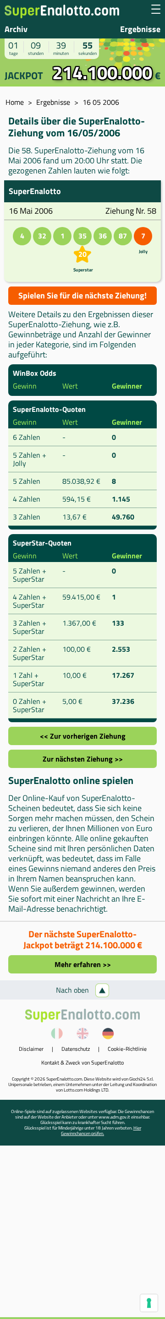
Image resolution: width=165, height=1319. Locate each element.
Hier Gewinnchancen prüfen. (101, 1130)
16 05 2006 (100, 102)
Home (15, 102)
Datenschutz (75, 1048)
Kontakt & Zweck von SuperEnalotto (82, 1062)
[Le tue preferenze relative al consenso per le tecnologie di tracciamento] (149, 1303)
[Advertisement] (82, 1234)
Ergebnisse (140, 29)
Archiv (16, 29)
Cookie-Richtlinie (127, 1048)
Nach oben (73, 989)
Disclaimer (31, 1048)
